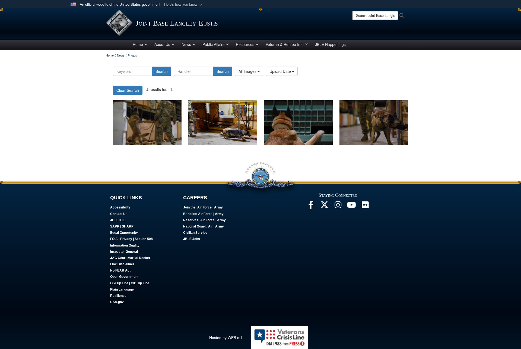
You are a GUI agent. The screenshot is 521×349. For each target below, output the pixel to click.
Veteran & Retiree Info (285, 44)
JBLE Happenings (330, 44)
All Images (248, 71)
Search (161, 71)
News (186, 44)
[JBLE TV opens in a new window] (351, 206)
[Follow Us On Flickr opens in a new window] (365, 206)
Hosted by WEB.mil (225, 337)
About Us (162, 44)
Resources (245, 44)
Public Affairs (213, 44)
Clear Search (127, 90)
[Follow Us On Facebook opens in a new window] (310, 206)
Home (138, 44)
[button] (183, 4)
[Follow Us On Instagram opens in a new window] (338, 206)
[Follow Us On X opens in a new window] (324, 206)
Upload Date (280, 71)
